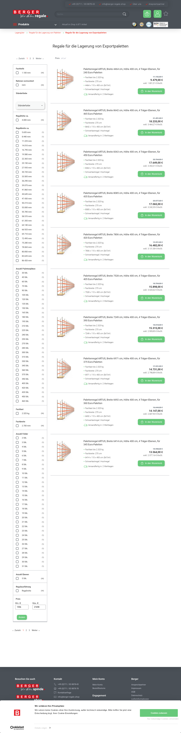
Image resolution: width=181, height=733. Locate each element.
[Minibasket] (147, 14)
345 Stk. (25, 365)
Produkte (23, 24)
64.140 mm (27, 225)
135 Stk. (25, 304)
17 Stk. (25, 504)
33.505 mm (27, 176)
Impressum (136, 688)
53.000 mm (27, 207)
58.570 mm (27, 216)
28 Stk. (25, 553)
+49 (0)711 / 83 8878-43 (83, 4)
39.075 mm (27, 185)
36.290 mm (27, 181)
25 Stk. (25, 539)
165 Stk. (25, 312)
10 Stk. (25, 473)
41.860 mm (27, 190)
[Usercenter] (158, 14)
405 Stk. (25, 383)
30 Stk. (25, 273)
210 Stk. (25, 326)
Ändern (22, 617)
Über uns (137, 4)
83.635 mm (27, 256)
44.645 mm (27, 194)
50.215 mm (27, 203)
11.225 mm (27, 141)
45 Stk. (25, 277)
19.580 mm (27, 154)
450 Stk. (25, 396)
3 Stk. (24, 442)
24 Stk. (25, 535)
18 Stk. (25, 509)
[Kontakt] (55, 692)
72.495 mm (27, 238)
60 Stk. (25, 281)
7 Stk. (24, 460)
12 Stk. (25, 482)
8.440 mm (26, 137)
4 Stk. (24, 447)
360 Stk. (25, 370)
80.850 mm (27, 252)
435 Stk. (25, 392)
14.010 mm (27, 145)
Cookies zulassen (159, 713)
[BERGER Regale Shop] (31, 14)
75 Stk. (25, 286)
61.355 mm (27, 221)
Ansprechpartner (157, 4)
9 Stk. (24, 469)
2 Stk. (24, 438)
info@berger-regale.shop (113, 4)
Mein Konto (97, 685)
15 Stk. (25, 495)
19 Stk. (25, 513)
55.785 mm (27, 212)
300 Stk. (25, 352)
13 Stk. (25, 486)
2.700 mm (26, 426)
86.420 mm (27, 260)
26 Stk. (25, 544)
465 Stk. (25, 401)
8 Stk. (24, 464)
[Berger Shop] (32, 699)
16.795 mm (27, 150)
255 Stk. (25, 339)
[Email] (55, 697)
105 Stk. (25, 295)
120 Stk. (25, 299)
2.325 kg (25, 413)
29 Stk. (25, 557)
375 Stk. (25, 374)
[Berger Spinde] (32, 688)
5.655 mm (26, 132)
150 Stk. (25, 308)
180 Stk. (25, 317)
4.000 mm (26, 120)
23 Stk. (25, 531)
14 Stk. (25, 491)
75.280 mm (27, 243)
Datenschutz (136, 695)
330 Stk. (25, 361)
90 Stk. (25, 290)
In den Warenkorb (153, 91)
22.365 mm (27, 159)
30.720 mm (27, 172)
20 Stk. (25, 517)
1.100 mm (26, 73)
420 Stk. (25, 388)
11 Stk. (25, 478)
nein (24, 85)
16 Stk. (25, 500)
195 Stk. (25, 321)
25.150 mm (27, 163)
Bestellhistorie (98, 688)
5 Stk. (24, 451)
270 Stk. (25, 343)
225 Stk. (25, 330)
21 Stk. (25, 522)
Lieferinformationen (140, 699)
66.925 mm (27, 229)
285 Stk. (25, 348)
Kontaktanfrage (64, 692)
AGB (133, 692)
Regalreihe (26, 591)
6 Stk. (24, 455)
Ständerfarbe (24, 105)
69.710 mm (27, 234)
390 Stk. (25, 379)
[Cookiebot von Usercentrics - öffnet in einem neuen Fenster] (17, 728)
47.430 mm (27, 198)
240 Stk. (25, 335)
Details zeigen (41, 728)
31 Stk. (25, 566)
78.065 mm (27, 247)
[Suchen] (124, 14)
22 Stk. (25, 526)
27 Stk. (25, 548)
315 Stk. (25, 357)
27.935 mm (27, 167)
